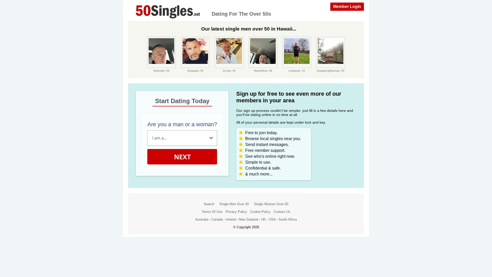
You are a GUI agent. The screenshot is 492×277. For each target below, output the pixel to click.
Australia (201, 219)
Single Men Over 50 (234, 204)
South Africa (288, 219)
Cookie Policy (260, 212)
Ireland (231, 219)
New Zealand (248, 219)
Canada (217, 219)
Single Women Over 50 (271, 204)
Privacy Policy (236, 212)
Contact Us (282, 212)
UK (263, 219)
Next (182, 156)
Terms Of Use (212, 212)
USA (272, 219)
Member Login (347, 6)
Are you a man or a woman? (182, 124)
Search (209, 204)
